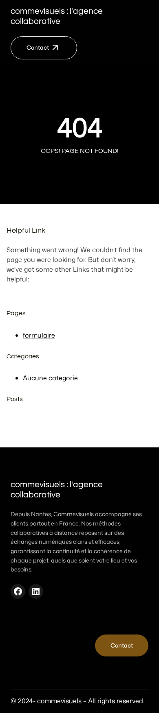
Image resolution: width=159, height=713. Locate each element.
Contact (37, 48)
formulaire (39, 335)
